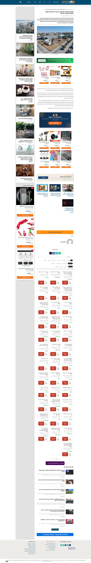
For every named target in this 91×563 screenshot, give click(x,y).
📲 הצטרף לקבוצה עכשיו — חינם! (45, 288)
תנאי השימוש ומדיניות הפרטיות (47, 561)
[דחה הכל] (89, 560)
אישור (7, 561)
